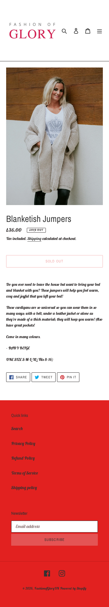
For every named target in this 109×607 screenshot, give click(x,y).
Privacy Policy (23, 443)
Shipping (34, 238)
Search (17, 428)
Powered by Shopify (73, 588)
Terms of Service (24, 473)
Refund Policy (23, 458)
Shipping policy (24, 487)
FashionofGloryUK (46, 588)
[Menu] (99, 30)
